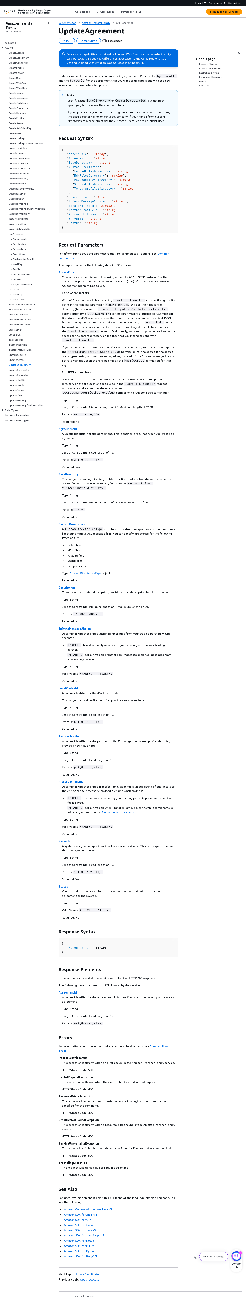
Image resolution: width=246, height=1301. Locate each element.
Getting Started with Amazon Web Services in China (101, 63)
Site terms (90, 1296)
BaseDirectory (80, 162)
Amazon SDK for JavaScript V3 (84, 1235)
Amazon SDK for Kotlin (79, 1240)
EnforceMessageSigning (88, 201)
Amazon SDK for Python (79, 1251)
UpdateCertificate (87, 1274)
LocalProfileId (81, 206)
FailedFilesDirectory (92, 171)
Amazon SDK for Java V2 (80, 1230)
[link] (124, 23)
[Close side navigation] (48, 23)
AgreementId (79, 158)
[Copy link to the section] (55, 138)
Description (79, 197)
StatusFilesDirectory (92, 184)
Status (74, 223)
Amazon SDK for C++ (77, 1220)
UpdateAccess (89, 1279)
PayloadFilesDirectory (93, 180)
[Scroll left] (72, 12)
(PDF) (139, 63)
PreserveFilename (83, 214)
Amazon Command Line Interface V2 (88, 1209)
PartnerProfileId (83, 210)
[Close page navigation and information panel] (239, 53)
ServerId (76, 218)
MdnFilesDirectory (89, 175)
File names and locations (117, 812)
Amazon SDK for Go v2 (79, 1225)
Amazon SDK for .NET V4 (80, 1214)
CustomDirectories (84, 167)
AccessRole (78, 154)
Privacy (78, 1296)
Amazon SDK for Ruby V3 (80, 1256)
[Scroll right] (144, 12)
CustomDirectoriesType (85, 573)
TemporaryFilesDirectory (95, 188)
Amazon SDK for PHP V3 (80, 1246)
